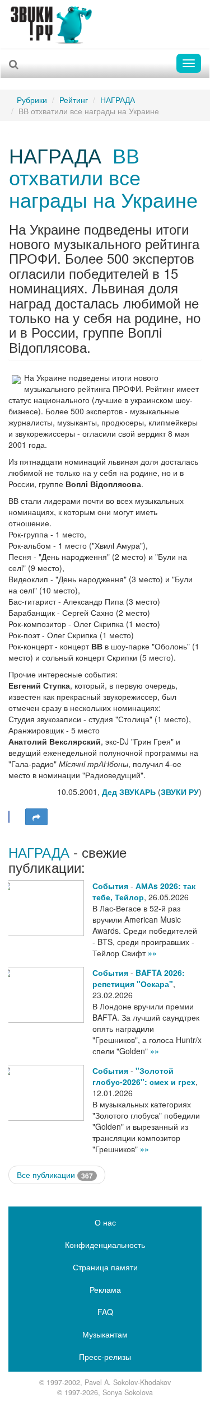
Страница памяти (105, 1267)
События (110, 885)
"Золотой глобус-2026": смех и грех (143, 1076)
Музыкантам (105, 1334)
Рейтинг (73, 99)
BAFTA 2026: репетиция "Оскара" (138, 978)
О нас (105, 1222)
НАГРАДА (117, 99)
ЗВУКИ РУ (180, 791)
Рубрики (32, 99)
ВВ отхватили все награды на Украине (103, 177)
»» (152, 952)
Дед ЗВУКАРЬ (129, 791)
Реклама (105, 1289)
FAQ (105, 1311)
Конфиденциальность (105, 1244)
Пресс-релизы (105, 1356)
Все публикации (55, 1175)
